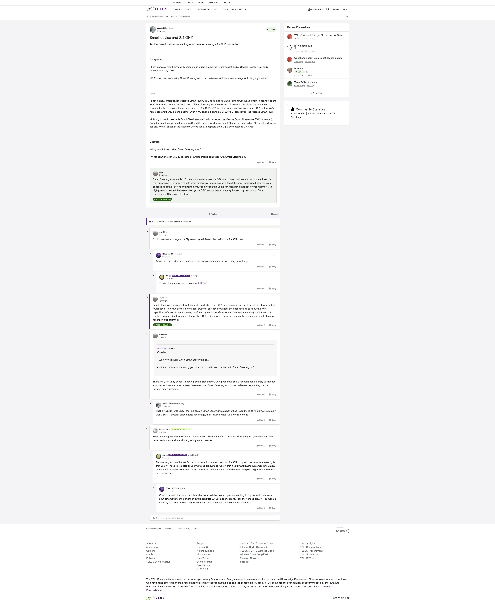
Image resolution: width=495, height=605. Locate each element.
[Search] (327, 9)
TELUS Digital (307, 543)
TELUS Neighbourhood (154, 16)
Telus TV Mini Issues (305, 82)
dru (167, 276)
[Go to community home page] (157, 9)
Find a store (203, 554)
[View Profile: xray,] (155, 173)
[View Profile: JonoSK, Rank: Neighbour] (153, 29)
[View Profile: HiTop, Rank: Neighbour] (158, 255)
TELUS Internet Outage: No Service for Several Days (319, 35)
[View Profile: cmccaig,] (289, 83)
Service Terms (204, 561)
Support (201, 543)
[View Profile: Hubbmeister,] (289, 47)
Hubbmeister (310, 51)
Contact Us (203, 547)
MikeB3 (312, 39)
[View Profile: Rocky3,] (289, 70)
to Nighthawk (193, 455)
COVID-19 (202, 569)
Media (149, 554)
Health (201, 3)
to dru (182, 488)
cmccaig (310, 86)
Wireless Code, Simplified (254, 554)
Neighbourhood (205, 550)
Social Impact (228, 3)
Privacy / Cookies (249, 558)
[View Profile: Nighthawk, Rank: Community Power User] (155, 430)
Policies (150, 558)
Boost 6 (298, 68)
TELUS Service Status (158, 561)
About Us (151, 543)
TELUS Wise (307, 558)
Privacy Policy (184, 529)
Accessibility (153, 547)
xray (161, 172)
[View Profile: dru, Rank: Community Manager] (161, 277)
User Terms (203, 558)
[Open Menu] (347, 16)
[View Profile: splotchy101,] (289, 59)
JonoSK (160, 28)
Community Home (153, 529)
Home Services (184, 16)
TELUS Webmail (309, 554)
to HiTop (194, 276)
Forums (174, 16)
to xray (179, 254)
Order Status (204, 565)
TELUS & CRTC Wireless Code (257, 550)
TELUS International (311, 547)
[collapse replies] (147, 231)
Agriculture (213, 3)
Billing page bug (303, 45)
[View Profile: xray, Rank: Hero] (155, 233)
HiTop (164, 254)
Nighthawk (163, 429)
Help (195, 529)
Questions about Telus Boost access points (318, 57)
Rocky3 (310, 75)
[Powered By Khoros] (342, 530)
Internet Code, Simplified (253, 547)
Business (189, 3)
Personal (177, 3)
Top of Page (170, 529)
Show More (317, 93)
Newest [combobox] (275, 214)
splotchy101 (310, 61)
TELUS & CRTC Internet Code (256, 543)
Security (244, 561)
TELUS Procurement (311, 550)
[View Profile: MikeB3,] (289, 36)
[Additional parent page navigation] (166, 16)
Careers (150, 550)
